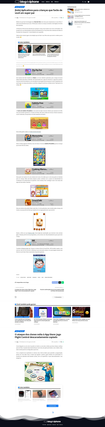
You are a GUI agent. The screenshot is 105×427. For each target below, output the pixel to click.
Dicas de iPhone (19, 317)
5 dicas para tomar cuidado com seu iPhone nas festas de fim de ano (81, 320)
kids (42, 277)
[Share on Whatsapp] (63, 18)
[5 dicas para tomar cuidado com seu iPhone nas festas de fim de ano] (81, 312)
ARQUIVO (22, 6)
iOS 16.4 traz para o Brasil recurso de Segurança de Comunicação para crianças (43, 321)
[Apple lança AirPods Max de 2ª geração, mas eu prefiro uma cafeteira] (71, 23)
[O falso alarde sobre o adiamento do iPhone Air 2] (71, 11)
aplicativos (23, 277)
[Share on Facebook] (59, 18)
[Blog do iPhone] (27, 2)
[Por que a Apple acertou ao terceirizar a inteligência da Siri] (71, 17)
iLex (17, 17)
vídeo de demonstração (35, 131)
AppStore (29, 277)
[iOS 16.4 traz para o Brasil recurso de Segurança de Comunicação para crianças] (43, 312)
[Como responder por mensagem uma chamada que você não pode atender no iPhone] (24, 312)
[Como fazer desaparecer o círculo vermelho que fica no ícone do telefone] (62, 312)
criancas (34, 277)
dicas (39, 277)
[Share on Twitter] (61, 18)
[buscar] (83, 1)
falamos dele (31, 233)
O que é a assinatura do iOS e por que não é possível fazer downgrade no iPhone (53, 55)
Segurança (37, 317)
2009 (17, 6)
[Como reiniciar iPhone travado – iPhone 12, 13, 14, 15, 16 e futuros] (39, 49)
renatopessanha (48, 277)
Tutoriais (26, 317)
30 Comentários (58, 297)
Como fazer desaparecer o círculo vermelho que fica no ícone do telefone (61, 321)
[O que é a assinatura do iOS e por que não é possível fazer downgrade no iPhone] (54, 49)
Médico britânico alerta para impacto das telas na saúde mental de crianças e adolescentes (24, 56)
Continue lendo (52, 405)
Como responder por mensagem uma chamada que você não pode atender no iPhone (23, 321)
